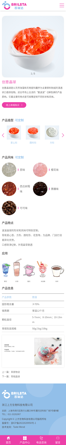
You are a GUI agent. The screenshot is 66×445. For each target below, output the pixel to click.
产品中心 (25, 442)
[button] (63, 135)
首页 (8, 442)
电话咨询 (41, 442)
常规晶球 (15, 376)
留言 (57, 442)
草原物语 (15, 372)
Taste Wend (19, 427)
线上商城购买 (12, 105)
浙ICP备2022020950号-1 (23, 423)
